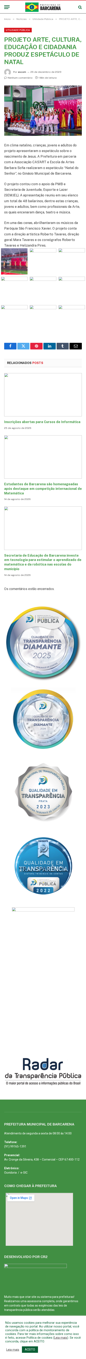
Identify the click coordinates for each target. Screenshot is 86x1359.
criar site (30, 1296)
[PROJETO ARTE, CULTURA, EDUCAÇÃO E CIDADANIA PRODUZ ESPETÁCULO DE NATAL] (43, 110)
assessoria (34, 1301)
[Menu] (7, 7)
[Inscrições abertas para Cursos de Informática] (43, 394)
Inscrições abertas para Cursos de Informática (42, 422)
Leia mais (60, 1338)
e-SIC (24, 1172)
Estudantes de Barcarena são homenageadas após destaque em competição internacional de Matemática (43, 488)
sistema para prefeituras (57, 1296)
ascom (22, 72)
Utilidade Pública (18, 30)
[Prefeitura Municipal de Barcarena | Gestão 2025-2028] (43, 7)
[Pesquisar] (79, 7)
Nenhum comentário (20, 77)
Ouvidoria (10, 1172)
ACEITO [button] (30, 1349)
